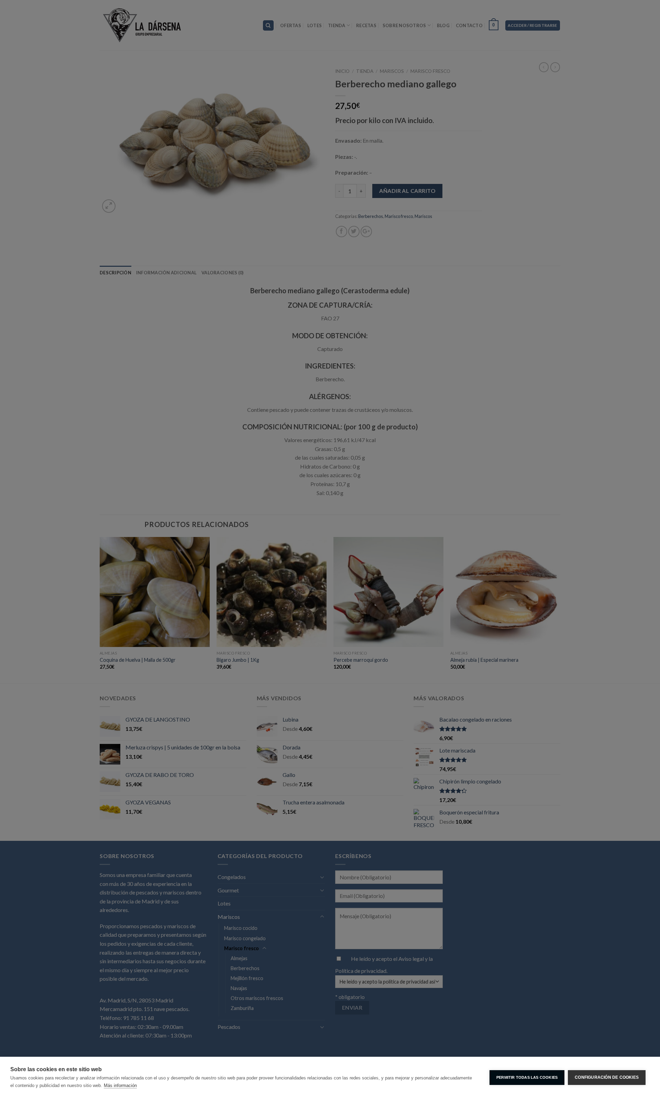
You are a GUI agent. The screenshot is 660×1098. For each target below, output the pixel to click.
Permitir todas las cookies (527, 1077)
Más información (120, 1085)
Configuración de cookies (607, 1077)
